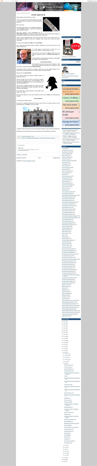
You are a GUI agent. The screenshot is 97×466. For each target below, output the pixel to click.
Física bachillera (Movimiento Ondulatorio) (70, 215)
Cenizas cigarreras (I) (68, 366)
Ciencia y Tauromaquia (66, 170)
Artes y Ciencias (65, 155)
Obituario (64, 288)
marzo (65, 451)
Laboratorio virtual (65, 241)
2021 (64, 330)
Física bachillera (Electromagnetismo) (69, 202)
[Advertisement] (71, 24)
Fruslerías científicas (66, 226)
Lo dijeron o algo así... (66, 245)
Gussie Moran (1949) (68, 401)
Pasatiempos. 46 (67, 398)
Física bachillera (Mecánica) (67, 210)
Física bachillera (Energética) (67, 203)
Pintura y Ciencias (65, 291)
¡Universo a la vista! (68, 400)
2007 (64, 461)
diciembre (66, 353)
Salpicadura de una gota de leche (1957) (71, 423)
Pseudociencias (65, 296)
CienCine (64, 174)
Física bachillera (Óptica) (66, 221)
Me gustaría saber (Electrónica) (68, 262)
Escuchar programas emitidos (72, 94)
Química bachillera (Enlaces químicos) (69, 303)
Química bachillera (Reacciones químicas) (70, 310)
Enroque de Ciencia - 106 (69, 412)
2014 (64, 344)
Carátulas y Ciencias (66, 158)
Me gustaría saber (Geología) (67, 266)
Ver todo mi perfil (65, 77)
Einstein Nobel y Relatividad (67, 184)
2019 (64, 334)
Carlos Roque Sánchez (26, 136)
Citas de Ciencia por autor (67, 176)
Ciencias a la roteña (65, 172)
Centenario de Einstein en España (68, 160)
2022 (64, 328)
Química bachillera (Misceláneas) (68, 308)
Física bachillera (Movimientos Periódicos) (70, 217)
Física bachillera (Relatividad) (67, 222)
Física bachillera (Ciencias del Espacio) (69, 195)
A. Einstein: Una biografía (66, 150)
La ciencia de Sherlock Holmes (68, 240)
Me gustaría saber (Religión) (67, 282)
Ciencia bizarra (65, 162)
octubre (65, 357)
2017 (64, 338)
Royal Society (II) (67, 433)
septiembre (66, 359)
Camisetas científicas (66, 157)
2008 (64, 459)
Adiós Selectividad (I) (68, 425)
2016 (64, 340)
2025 (64, 323)
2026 (64, 321)
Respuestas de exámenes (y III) (70, 419)
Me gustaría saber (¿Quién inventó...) (69, 253)
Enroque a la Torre (65, 188)
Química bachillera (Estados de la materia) (70, 305)
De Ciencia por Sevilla (66, 179)
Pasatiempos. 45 (67, 438)
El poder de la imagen (66, 186)
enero (65, 455)
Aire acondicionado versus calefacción (71, 427)
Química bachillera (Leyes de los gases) (69, 307)
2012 (64, 348)
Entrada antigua (56, 157)
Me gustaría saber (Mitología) (67, 279)
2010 (64, 352)
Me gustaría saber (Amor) (67, 255)
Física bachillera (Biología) (67, 193)
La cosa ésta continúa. (68, 384)
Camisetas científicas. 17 (68, 368)
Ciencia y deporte (65, 165)
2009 (64, 457)
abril (65, 449)
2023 (64, 326)
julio (65, 363)
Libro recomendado (65, 243)
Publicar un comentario (22, 154)
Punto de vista (64, 298)
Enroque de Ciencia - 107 (69, 392)
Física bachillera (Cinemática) (67, 196)
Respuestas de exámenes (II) (69, 440)
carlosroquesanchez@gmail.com (72, 75)
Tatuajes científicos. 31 (68, 407)
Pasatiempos (64, 289)
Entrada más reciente (21, 157)
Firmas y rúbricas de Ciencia (67, 191)
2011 (64, 350)
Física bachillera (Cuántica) (67, 198)
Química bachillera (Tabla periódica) (68, 314)
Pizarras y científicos (66, 293)
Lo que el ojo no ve (65, 247)
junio (65, 445)
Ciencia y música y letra (66, 167)
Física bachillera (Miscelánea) (67, 214)
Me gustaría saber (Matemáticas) (68, 250)
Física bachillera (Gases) (67, 207)
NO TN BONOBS (67, 435)
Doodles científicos (65, 181)
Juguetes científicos (66, 238)
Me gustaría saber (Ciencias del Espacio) (69, 259)
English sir (20, 147)
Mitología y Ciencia (65, 284)
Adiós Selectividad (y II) (68, 421)
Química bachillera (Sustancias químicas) (70, 312)
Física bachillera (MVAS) (66, 219)
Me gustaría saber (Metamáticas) (68, 252)
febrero (65, 453)
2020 (64, 332)
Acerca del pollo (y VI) (68, 442)
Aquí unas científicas (66, 153)
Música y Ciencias (65, 286)
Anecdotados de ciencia (66, 151)
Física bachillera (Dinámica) (67, 200)
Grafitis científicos (65, 231)
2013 (64, 346)
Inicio (39, 157)
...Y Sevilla (64, 148)
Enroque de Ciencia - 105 (69, 429)
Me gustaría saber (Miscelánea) (68, 277)
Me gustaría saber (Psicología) (68, 281)
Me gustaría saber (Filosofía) (67, 264)
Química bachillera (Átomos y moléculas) (69, 300)
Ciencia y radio (65, 169)
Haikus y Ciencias (65, 233)
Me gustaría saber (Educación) (68, 248)
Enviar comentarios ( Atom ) (29, 160)
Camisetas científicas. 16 (68, 431)
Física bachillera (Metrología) (67, 212)
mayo (65, 447)
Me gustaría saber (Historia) (67, 267)
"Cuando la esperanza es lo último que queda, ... (71, 141)
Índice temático (65, 236)
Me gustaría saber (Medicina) (67, 271)
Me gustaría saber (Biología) (67, 257)
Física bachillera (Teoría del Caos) (68, 224)
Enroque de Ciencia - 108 (69, 370)
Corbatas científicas (66, 177)
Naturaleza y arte (67, 414)
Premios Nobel (65, 295)
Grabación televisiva (66, 229)
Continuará (52, 131)
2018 (64, 336)
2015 (64, 342)
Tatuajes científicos (65, 315)
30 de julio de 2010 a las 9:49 (23, 150)
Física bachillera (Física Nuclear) (68, 205)
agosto (65, 361)
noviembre (66, 355)
